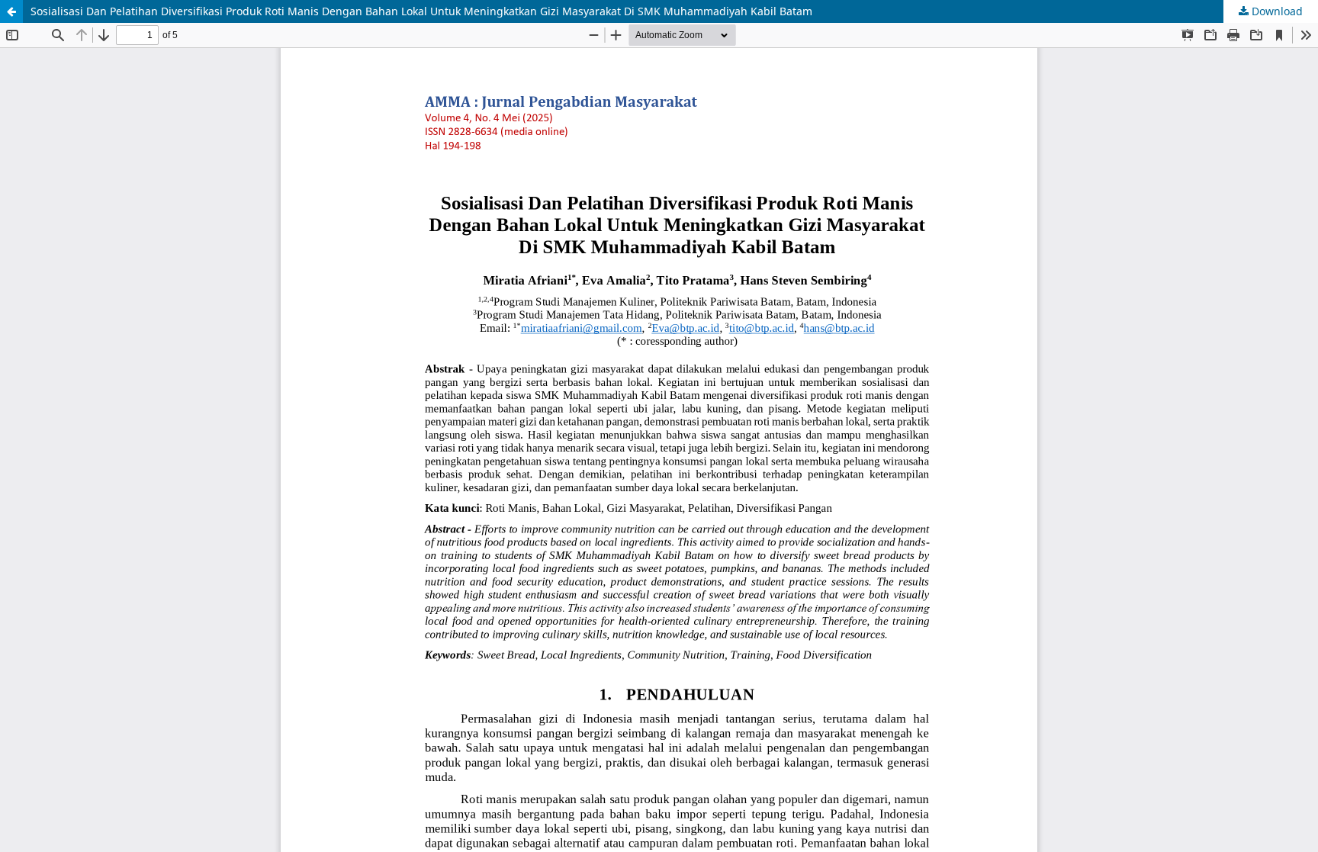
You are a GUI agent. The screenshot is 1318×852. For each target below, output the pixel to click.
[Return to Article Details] (11, 11)
